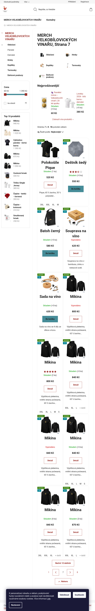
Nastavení (15, 605)
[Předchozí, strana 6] (56, 572)
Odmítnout (64, 595)
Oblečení (11, 45)
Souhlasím (79, 595)
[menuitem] (22, 20)
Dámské (11, 55)
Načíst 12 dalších (63, 563)
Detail (50, 185)
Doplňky (11, 65)
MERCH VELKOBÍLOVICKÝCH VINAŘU (17, 36)
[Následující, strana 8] (70, 572)
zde (48, 599)
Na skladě (17, 103)
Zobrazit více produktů (62, 119)
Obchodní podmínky (11, 2)
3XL (42, 205)
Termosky (12, 70)
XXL (48, 205)
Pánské (11, 50)
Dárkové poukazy (15, 75)
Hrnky (10, 60)
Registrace (85, 2)
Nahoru (64, 581)
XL (53, 205)
